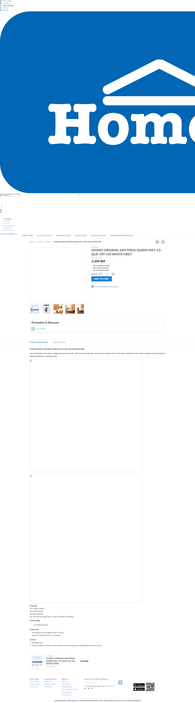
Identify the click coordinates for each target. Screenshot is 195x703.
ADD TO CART (101, 278)
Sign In (5, 8)
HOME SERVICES (63, 236)
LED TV (7, 223)
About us (65, 681)
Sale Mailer (48, 686)
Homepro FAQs (35, 684)
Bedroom (32, 241)
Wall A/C (7, 221)
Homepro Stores (49, 684)
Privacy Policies (67, 692)
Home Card (48, 681)
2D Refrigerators (9, 225)
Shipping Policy (67, 686)
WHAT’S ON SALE (44, 236)
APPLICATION (81, 236)
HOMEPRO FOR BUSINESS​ (121, 236)
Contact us (6, 3)
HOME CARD (27, 236)
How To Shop (34, 681)
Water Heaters (9, 230)
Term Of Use (66, 684)
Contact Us (33, 686)
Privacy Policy (110, 686)
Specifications (60, 342)
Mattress (40, 241)
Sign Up (5, 10)
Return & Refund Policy (70, 689)
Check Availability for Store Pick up (106, 287)
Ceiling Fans (8, 228)
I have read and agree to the (100, 686)
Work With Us (66, 695)
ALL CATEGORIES (8, 234)
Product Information (39, 342)
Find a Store (7, 1)
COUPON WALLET (98, 236)
